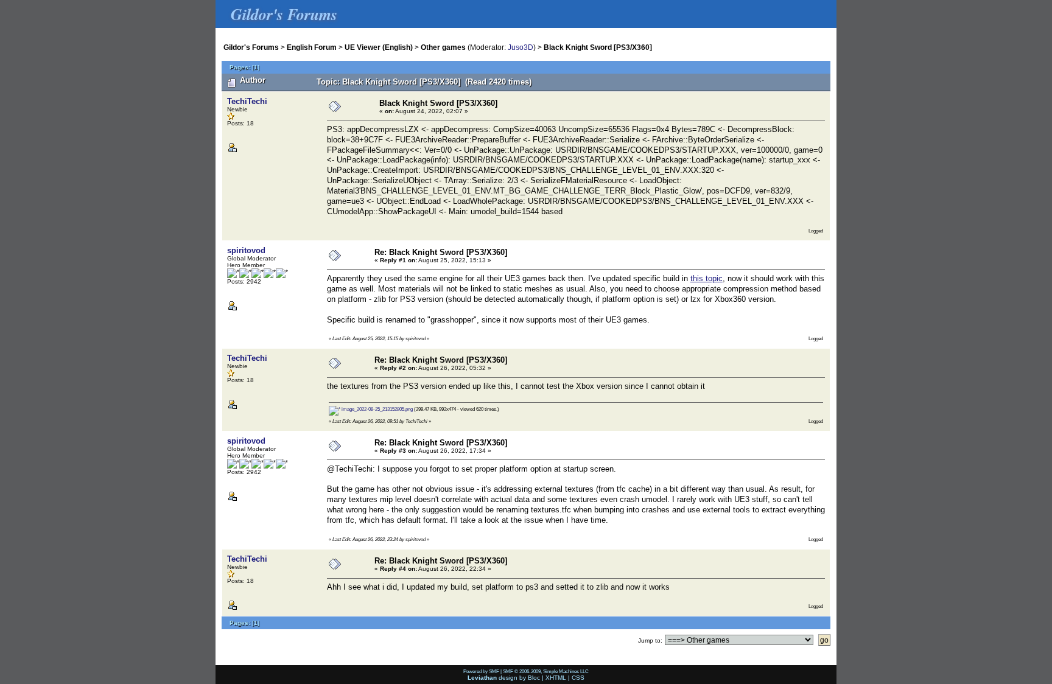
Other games (443, 47)
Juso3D (520, 47)
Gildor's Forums (251, 47)
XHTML (555, 677)
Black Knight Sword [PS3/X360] (598, 47)
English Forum (312, 47)
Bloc (534, 677)
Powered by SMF (481, 671)
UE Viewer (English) (379, 47)
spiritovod (246, 250)
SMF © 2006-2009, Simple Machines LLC (546, 671)
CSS (578, 677)
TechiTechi (247, 101)
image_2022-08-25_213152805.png (376, 409)
